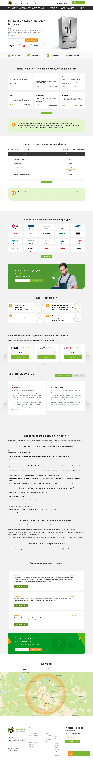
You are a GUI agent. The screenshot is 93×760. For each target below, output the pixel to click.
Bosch (15, 236)
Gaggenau (30, 251)
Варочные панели (33, 740)
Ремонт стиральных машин (13, 8)
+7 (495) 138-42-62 (63, 3)
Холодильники (32, 733)
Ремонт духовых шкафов (63, 8)
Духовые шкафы (33, 742)
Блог (43, 3)
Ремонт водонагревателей (72, 8)
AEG (46, 251)
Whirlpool (46, 243)
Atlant (30, 228)
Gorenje (78, 251)
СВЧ (46, 741)
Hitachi (15, 251)
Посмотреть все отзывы (63, 375)
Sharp (62, 251)
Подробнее (20, 357)
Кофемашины (32, 744)
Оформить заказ (78, 2)
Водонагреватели (33, 748)
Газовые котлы (49, 731)
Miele (30, 236)
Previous (6, 46)
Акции (56, 743)
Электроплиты (32, 737)
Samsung (78, 228)
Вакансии (46, 3)
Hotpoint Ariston (78, 236)
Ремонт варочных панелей (53, 8)
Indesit (62, 228)
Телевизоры (48, 739)
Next (48, 46)
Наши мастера (38, 3)
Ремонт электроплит (44, 8)
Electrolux (46, 236)
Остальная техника (81, 8)
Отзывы (57, 745)
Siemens (15, 243)
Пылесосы (31, 746)
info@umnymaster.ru (66, 671)
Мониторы (47, 733)
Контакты (51, 3)
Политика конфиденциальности (15, 744)
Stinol (62, 236)
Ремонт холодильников (23, 8)
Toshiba (78, 243)
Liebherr (46, 228)
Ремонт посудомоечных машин (34, 8)
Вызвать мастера (31, 40)
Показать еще (46, 113)
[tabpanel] (20, 353)
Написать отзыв (78, 375)
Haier (62, 243)
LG (15, 228)
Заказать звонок (27, 86)
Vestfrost (30, 243)
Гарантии (57, 741)
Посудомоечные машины (35, 735)
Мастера (57, 738)
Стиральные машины (34, 731)
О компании (23, 3)
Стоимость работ (30, 3)
